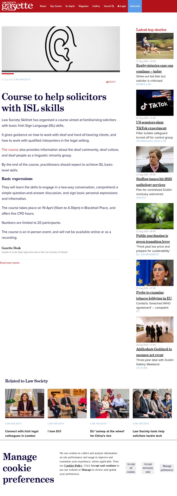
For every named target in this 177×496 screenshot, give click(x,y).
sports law (143, 84)
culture (142, 368)
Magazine (83, 6)
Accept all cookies (131, 468)
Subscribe (135, 6)
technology (144, 141)
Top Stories (56, 6)
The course (10, 150)
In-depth (70, 6)
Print (112, 82)
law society (22, 79)
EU (137, 254)
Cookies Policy (73, 465)
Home (43, 6)
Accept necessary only (148, 468)
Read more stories (10, 262)
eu (137, 311)
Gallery (96, 6)
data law (160, 141)
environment (150, 254)
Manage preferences (167, 467)
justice (141, 197)
